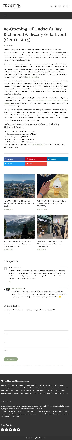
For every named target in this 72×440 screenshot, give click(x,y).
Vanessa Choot (16, 288)
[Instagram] (51, 6)
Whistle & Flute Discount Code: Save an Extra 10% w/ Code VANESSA (52, 203)
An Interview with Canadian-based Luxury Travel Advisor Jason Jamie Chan (17, 244)
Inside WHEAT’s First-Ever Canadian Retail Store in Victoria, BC (50, 244)
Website (5, 350)
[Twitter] (59, 6)
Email (5, 342)
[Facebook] (55, 6)
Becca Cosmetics (32, 77)
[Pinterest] (63, 6)
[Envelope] (67, 6)
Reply (10, 281)
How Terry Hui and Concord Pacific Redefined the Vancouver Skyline (19, 203)
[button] (5, 15)
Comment (6, 314)
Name (5, 334)
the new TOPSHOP (37, 145)
